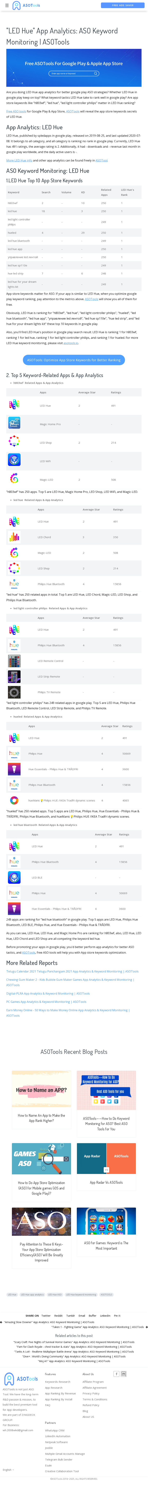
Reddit (58, 1315)
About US (88, 1416)
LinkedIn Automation (57, 1436)
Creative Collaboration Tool (62, 1471)
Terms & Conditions (95, 1399)
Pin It (117, 1315)
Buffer (92, 1315)
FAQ (47, 1405)
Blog (85, 1411)
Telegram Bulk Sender (58, 1459)
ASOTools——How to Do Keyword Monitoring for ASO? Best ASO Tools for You (106, 1123)
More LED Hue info (19, 160)
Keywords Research (57, 1381)
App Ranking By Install (58, 1399)
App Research (53, 1387)
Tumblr (70, 1315)
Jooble (49, 1448)
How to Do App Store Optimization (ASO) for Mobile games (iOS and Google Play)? (41, 1188)
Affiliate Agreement (95, 1387)
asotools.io (70, 343)
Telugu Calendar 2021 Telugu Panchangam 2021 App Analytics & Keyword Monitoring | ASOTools (72, 971)
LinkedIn (105, 1315)
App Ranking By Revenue (60, 1393)
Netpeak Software (56, 1442)
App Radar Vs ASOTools (106, 1182)
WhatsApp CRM (54, 1430)
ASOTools (72, 111)
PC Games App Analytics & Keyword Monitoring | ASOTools (46, 1002)
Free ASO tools (16, 111)
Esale (48, 1465)
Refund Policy (91, 1405)
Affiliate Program (93, 1381)
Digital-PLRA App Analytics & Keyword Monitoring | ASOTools (48, 993)
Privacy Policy (91, 1393)
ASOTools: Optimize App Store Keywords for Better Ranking (74, 360)
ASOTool (101, 160)
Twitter (46, 1315)
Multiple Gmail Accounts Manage (65, 1453)
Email (82, 1315)
